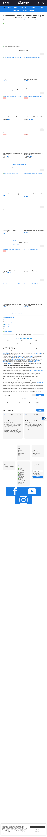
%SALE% (24, 10)
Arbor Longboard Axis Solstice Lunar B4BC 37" (12, 117)
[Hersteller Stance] (6, 324)
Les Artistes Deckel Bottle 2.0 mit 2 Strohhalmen (33, 305)
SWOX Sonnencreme (23, 127)
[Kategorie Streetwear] (18, 46)
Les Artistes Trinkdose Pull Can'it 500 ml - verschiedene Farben (33, 78)
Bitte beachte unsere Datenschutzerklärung (36, 474)
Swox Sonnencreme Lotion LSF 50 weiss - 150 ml (13, 78)
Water (13, 357)
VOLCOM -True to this (23, 204)
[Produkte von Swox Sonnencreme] (19, 164)
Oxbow (30, 370)
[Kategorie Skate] (28, 46)
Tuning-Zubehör (38, 353)
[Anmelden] (40, 3)
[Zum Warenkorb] (43, 3)
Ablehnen (37, 829)
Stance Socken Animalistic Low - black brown (33, 194)
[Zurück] (41, 54)
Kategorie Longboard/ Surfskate (23, 89)
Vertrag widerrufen (23, 457)
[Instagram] (8, 3)
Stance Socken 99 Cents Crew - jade (12, 194)
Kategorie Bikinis (23, 242)
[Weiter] (43, 54)
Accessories (10, 363)
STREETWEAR (23, 7)
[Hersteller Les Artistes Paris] (17, 313)
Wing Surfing (29, 357)
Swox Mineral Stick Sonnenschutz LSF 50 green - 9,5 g (12, 154)
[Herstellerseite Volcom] (14, 240)
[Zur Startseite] (23, 3)
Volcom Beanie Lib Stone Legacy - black (34, 230)
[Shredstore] (4, 7)
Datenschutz (9, 833)
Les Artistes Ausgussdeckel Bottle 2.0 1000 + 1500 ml (12, 305)
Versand (21, 504)
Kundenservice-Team (39, 382)
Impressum (4, 833)
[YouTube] (5, 3)
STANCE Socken (23, 166)
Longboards (18, 356)
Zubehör (31, 356)
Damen (30, 361)
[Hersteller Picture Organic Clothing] (10, 322)
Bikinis (13, 359)
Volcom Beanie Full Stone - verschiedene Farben (9, 231)
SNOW (40, 7)
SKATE (15, 7)
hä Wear (38, 370)
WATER (9, 7)
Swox (42, 370)
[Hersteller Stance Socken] (15, 167)
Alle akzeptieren (37, 827)
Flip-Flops (24, 359)
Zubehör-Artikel (38, 352)
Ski (30, 352)
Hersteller (31, 10)
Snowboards (25, 352)
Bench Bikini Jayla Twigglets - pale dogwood (11, 271)
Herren (35, 361)
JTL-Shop (19, 506)
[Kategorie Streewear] (7, 331)
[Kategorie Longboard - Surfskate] (18, 90)
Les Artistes (34, 370)
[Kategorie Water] (8, 46)
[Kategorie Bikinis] (15, 244)
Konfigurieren (37, 831)
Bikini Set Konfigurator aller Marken (33, 270)
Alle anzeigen (40, 410)
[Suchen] (38, 3)
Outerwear (37, 360)
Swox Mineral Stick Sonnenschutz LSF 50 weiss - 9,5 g (33, 154)
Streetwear (5, 361)
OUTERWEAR (16, 10)
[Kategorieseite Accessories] (8, 317)
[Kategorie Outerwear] (7, 329)
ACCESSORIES (32, 7)
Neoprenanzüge (18, 359)
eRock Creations (32, 506)
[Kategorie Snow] (39, 46)
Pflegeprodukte (6, 353)
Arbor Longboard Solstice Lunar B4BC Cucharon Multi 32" (33, 117)
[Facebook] (3, 3)
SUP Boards (22, 357)
